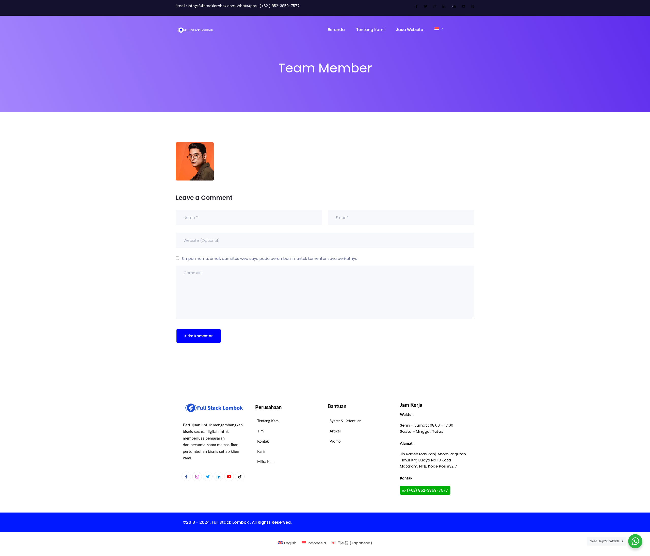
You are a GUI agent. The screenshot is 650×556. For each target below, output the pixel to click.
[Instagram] (197, 476)
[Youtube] (229, 476)
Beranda (336, 29)
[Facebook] (186, 476)
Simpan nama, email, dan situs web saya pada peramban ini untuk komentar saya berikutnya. (270, 258)
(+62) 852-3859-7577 (427, 490)
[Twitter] (208, 476)
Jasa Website (409, 29)
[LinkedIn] (218, 476)
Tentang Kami (370, 29)
